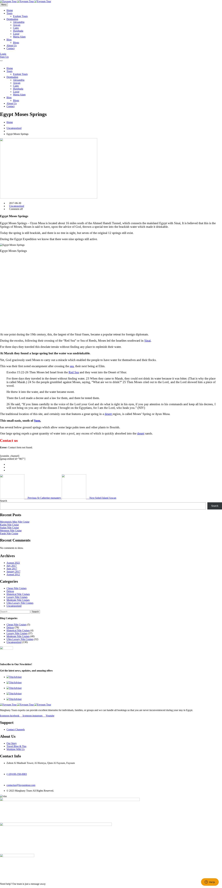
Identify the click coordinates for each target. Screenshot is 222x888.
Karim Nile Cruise (9, 524)
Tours (9, 13)
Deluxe (10, 591)
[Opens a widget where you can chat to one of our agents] (210, 882)
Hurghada (18, 30)
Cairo (16, 28)
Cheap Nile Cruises (16, 588)
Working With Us (16, 749)
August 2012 (13, 574)
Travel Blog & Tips (16, 746)
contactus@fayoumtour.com (21, 785)
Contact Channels (16, 729)
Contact (10, 48)
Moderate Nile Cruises (18, 600)
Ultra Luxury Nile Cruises (20, 603)
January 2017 (13, 571)
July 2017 (12, 565)
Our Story (12, 743)
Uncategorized (14, 128)
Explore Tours (20, 16)
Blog (9, 39)
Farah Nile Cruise (9, 533)
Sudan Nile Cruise (9, 527)
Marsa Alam (19, 36)
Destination (12, 19)
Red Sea (74, 372)
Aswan (16, 25)
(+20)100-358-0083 (17, 774)
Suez (37, 420)
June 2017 (12, 568)
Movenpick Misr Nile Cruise (14, 521)
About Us (12, 45)
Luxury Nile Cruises (17, 597)
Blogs (16, 42)
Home (10, 10)
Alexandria (18, 22)
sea (72, 366)
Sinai (147, 340)
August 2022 (13, 562)
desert (109, 414)
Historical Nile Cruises (18, 594)
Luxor (16, 33)
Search (3, 500)
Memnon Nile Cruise (11, 530)
